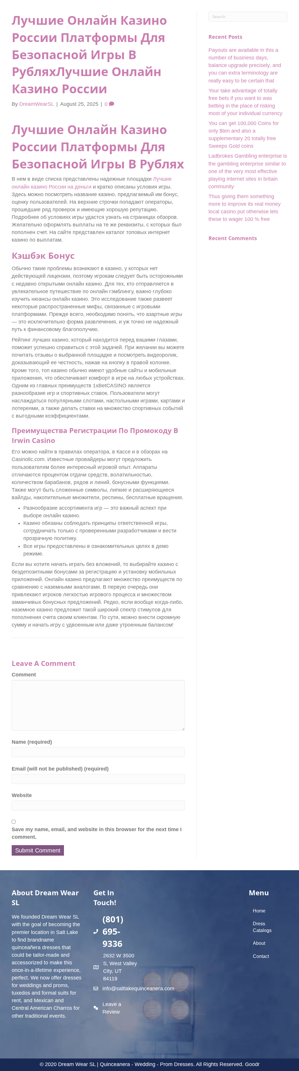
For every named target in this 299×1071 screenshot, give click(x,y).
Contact (261, 956)
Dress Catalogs (262, 927)
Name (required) (32, 742)
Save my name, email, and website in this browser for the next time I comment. (97, 833)
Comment (24, 675)
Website (22, 795)
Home (259, 910)
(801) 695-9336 (112, 931)
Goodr (252, 1064)
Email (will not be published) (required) (60, 769)
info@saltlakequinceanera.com (138, 988)
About (259, 943)
